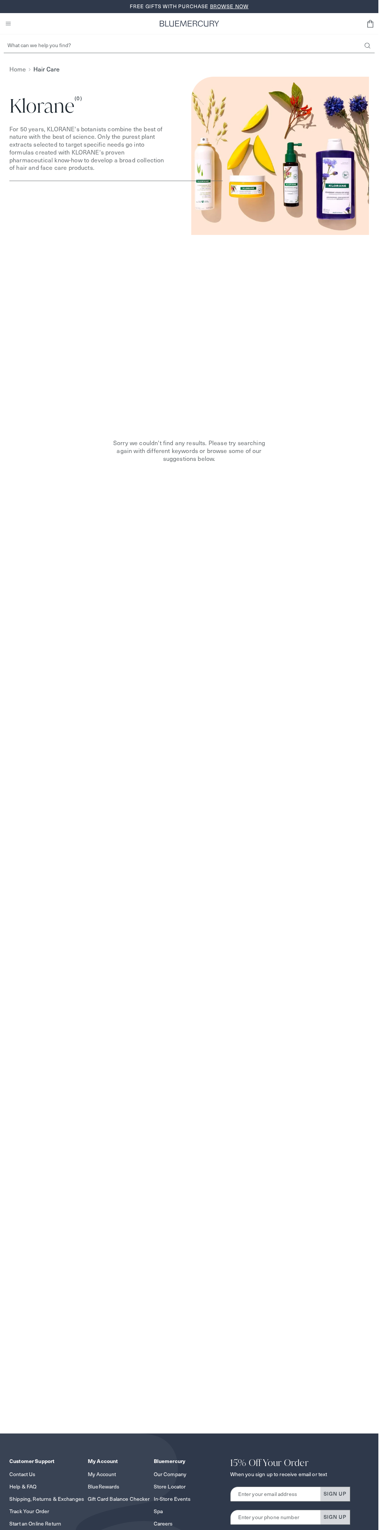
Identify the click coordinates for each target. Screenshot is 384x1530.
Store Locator (170, 1486)
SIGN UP (335, 1493)
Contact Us (22, 1474)
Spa (158, 1511)
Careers (163, 1523)
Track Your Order (29, 1511)
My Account (102, 1474)
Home (17, 69)
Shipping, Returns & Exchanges (46, 1499)
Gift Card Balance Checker (119, 1499)
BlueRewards (104, 1486)
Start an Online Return (35, 1523)
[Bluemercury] (189, 24)
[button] (370, 23)
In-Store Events (172, 1499)
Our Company (170, 1474)
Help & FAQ (22, 1486)
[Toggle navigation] (8, 23)
